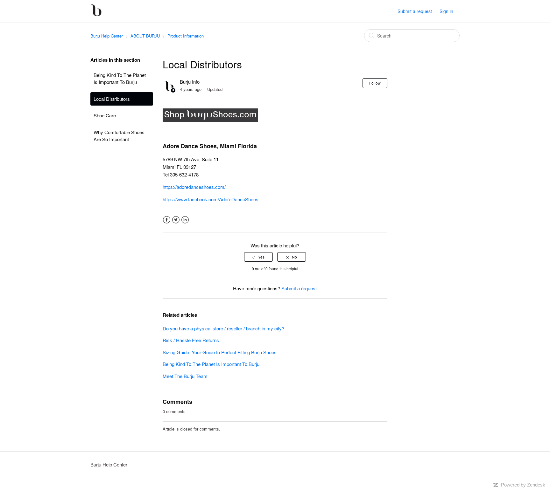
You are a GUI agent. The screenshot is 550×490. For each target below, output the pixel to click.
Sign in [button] (446, 11)
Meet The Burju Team (185, 376)
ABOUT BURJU (145, 36)
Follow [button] (375, 83)
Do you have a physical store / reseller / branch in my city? (223, 328)
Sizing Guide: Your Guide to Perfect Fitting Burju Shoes (220, 352)
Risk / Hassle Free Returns (191, 340)
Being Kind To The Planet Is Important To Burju (120, 79)
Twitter (176, 220)
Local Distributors (112, 98)
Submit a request (415, 11)
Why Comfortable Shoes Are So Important (119, 136)
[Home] (96, 14)
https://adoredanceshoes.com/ (194, 186)
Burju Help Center (106, 36)
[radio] (258, 257)
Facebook (167, 220)
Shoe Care (105, 115)
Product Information (185, 36)
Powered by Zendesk (523, 484)
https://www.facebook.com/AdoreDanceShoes (210, 199)
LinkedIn (185, 220)
